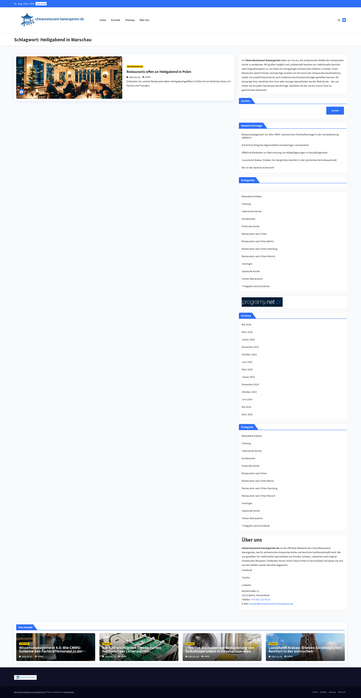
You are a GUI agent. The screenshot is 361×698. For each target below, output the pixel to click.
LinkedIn (246, 585)
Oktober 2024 (249, 392)
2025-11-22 (277, 656)
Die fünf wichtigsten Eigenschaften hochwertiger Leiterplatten (275, 145)
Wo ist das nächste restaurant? (258, 167)
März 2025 (247, 369)
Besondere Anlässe (135, 66)
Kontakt (115, 20)
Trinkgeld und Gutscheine (256, 286)
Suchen (245, 101)
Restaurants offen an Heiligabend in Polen (158, 71)
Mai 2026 (246, 324)
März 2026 (247, 332)
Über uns (144, 20)
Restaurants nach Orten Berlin (258, 241)
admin (148, 77)
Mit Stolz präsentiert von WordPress (29, 692)
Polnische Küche (250, 226)
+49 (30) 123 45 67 (260, 599)
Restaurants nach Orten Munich (258, 256)
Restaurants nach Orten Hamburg (259, 248)
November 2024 (250, 384)
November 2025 (250, 347)
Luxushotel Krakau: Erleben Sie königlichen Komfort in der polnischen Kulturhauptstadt (289, 160)
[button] (339, 20)
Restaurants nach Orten (254, 233)
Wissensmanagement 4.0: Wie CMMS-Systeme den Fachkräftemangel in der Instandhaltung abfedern (290, 136)
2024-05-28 (134, 77)
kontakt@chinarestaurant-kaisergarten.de (271, 603)
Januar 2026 (248, 339)
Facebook (247, 570)
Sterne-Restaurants (252, 278)
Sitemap (130, 20)
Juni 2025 (247, 362)
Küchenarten (248, 218)
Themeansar (69, 692)
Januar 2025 (248, 377)
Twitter (246, 577)
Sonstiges (247, 263)
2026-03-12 (110, 656)
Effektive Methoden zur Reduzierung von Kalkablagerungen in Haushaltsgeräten (284, 152)
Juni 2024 (247, 399)
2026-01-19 (193, 656)
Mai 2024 (246, 406)
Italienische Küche (251, 211)
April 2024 (247, 414)
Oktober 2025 (249, 354)
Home (103, 20)
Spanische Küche (251, 271)
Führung (246, 203)
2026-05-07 (27, 656)
